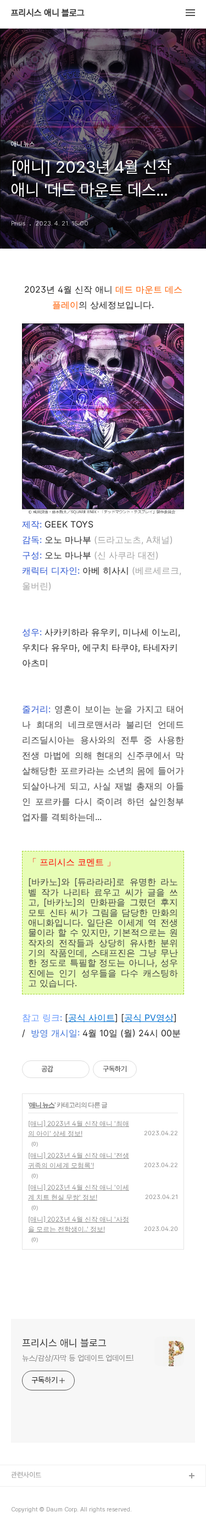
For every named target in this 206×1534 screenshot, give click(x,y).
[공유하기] (63, 1069)
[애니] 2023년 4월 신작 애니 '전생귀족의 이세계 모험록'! (78, 1160)
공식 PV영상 (149, 1017)
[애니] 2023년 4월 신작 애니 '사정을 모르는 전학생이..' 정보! (78, 1224)
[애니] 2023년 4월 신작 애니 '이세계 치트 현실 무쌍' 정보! (78, 1192)
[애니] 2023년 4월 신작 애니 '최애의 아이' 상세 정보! (78, 1128)
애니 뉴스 (41, 1105)
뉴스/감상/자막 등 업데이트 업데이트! (77, 1358)
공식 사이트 (91, 1017)
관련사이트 (26, 1475)
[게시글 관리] (77, 1069)
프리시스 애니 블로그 (48, 13)
